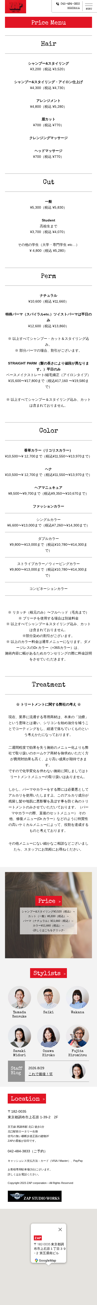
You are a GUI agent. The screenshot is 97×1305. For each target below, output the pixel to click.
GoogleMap (47, 1260)
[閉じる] (60, 1229)
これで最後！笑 (40, 1074)
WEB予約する (73, 8)
